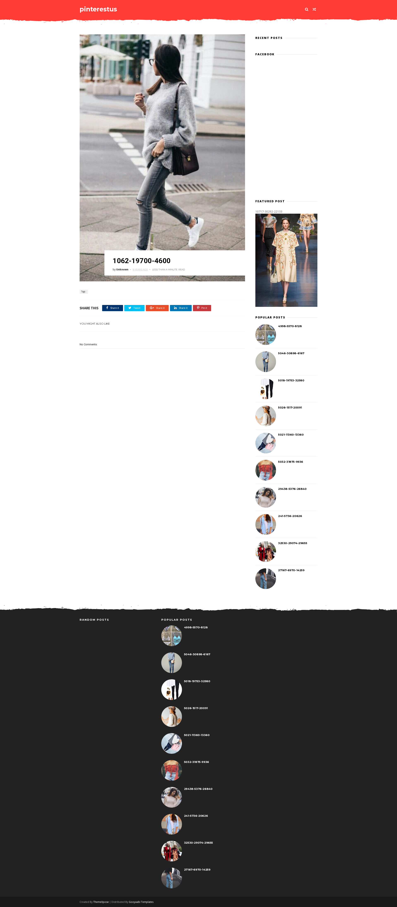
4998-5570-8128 (290, 326)
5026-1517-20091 (290, 407)
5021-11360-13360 (291, 434)
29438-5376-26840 (292, 488)
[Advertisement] (162, 427)
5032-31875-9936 (290, 461)
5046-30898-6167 (291, 353)
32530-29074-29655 (292, 543)
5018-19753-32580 (291, 380)
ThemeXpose (101, 902)
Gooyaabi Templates (141, 902)
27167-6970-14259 (291, 570)
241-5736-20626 (290, 516)
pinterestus (98, 9)
